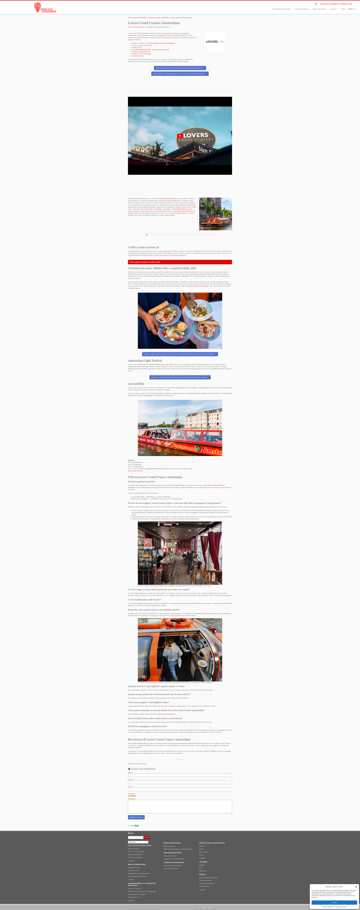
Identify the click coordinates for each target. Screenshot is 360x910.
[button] (356, 887)
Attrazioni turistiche (133, 848)
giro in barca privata (167, 215)
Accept (334, 902)
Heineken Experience (181, 209)
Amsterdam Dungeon (134, 867)
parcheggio (148, 395)
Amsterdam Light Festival (165, 364)
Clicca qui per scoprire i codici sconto (145, 262)
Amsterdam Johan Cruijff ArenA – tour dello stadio (142, 891)
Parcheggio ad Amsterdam (171, 868)
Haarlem (201, 849)
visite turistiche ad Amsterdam (185, 205)
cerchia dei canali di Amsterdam (169, 200)
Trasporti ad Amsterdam (174, 862)
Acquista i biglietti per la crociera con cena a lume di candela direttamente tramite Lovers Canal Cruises (178, 354)
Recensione (131, 799)
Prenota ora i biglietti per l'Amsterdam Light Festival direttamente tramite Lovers (178, 377)
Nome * (130, 772)
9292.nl (207, 387)
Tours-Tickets (167, 253)
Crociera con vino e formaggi (141, 53)
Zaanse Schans (203, 852)
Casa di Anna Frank (146, 209)
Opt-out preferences (327, 906)
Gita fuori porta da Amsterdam (212, 843)
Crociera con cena (137, 56)
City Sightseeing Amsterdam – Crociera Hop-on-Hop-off (150, 49)
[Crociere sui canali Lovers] (215, 214)
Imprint (345, 906)
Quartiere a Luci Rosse (162, 209)
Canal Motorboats (204, 886)
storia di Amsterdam (170, 198)
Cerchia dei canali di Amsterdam (137, 894)
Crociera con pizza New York (141, 51)
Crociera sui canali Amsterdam (158, 17)
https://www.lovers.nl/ (135, 471)
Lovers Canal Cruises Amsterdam (208, 877)
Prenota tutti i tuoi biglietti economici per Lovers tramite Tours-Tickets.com (178, 73)
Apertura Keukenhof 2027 (135, 854)
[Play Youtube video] (180, 135)
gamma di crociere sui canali (169, 35)
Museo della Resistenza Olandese (137, 876)
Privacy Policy (338, 906)
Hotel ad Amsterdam (319, 9)
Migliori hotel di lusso (169, 846)
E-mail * (131, 779)
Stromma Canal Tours (205, 880)
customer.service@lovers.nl (166, 714)
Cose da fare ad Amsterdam (281, 9)
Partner (343, 9)
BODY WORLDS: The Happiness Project (139, 873)
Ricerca (146, 837)
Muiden (201, 855)
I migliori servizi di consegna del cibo (174, 859)
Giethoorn (202, 846)
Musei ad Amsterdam (137, 864)
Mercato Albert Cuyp (133, 897)
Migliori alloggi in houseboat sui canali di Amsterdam (178, 849)
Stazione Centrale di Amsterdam (198, 286)
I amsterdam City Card (170, 856)
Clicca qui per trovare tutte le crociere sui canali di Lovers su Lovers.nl (179, 68)
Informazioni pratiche (301, 9)
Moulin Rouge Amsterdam (135, 857)
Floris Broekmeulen (139, 27)
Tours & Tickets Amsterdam (206, 883)
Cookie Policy (202, 871)
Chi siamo (333, 9)
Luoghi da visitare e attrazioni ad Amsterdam (141, 884)
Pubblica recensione (136, 817)
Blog (200, 868)
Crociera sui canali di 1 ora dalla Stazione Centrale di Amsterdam (153, 43)
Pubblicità (201, 865)
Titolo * (130, 787)
